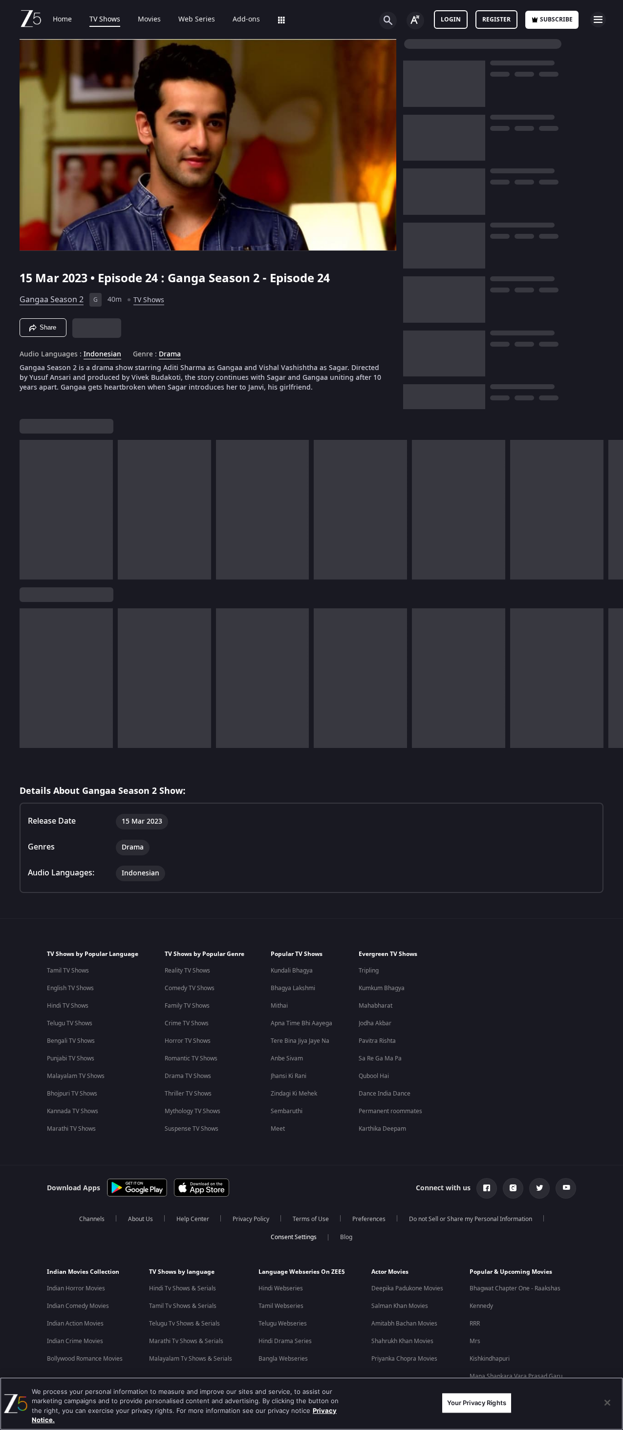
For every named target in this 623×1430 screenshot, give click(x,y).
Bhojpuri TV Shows (72, 1093)
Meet (278, 1128)
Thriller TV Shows (188, 1093)
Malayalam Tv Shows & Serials (190, 1358)
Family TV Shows (187, 1005)
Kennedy (481, 1306)
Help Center (192, 1219)
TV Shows (104, 19)
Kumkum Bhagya (382, 988)
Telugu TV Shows (69, 1023)
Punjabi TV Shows (70, 1058)
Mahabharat (375, 1005)
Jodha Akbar (375, 1023)
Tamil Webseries (280, 1306)
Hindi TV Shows (67, 1005)
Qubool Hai (374, 1076)
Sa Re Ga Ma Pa (380, 1058)
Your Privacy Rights (476, 1403)
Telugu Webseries (282, 1323)
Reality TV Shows (187, 970)
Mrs (475, 1341)
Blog (346, 1237)
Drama (170, 354)
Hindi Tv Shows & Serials (182, 1288)
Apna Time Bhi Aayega (301, 1023)
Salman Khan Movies (399, 1306)
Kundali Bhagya (292, 970)
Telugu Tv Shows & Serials (184, 1323)
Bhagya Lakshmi (293, 988)
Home (62, 19)
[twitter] (539, 1188)
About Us (140, 1219)
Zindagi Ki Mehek (294, 1093)
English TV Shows (70, 988)
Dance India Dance (384, 1093)
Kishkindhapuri (490, 1358)
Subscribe (556, 19)
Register (496, 19)
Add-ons (246, 19)
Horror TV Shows (188, 1040)
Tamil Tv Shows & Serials (182, 1306)
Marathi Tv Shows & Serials (186, 1341)
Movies (149, 19)
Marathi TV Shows (71, 1128)
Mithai (279, 1005)
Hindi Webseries (280, 1288)
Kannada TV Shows (72, 1111)
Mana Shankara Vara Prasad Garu (516, 1376)
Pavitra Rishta (377, 1040)
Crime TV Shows (187, 1023)
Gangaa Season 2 (52, 300)
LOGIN (451, 19)
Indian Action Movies (75, 1323)
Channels (92, 1219)
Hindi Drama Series (285, 1341)
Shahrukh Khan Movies (402, 1341)
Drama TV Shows (188, 1076)
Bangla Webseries (283, 1358)
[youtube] (566, 1188)
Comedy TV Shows (190, 988)
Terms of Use (311, 1219)
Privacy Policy (251, 1219)
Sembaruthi (286, 1111)
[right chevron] (612, 510)
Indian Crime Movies (75, 1341)
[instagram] (513, 1188)
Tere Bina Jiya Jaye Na (300, 1040)
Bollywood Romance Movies (85, 1358)
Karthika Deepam (382, 1128)
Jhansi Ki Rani (288, 1076)
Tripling (369, 970)
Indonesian (102, 354)
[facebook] (486, 1188)
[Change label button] (415, 20)
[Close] (607, 1402)
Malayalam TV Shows (76, 1076)
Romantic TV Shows (191, 1058)
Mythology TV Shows (192, 1111)
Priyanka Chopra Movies (404, 1358)
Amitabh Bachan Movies (404, 1323)
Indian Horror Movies (76, 1288)
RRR (475, 1323)
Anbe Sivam (287, 1058)
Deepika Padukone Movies (407, 1288)
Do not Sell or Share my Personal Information (470, 1219)
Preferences (369, 1219)
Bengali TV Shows (71, 1040)
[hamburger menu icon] (598, 19)
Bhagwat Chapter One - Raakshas (515, 1288)
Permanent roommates (390, 1111)
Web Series (196, 19)
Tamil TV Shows (68, 970)
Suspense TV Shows (191, 1128)
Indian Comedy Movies (78, 1306)
